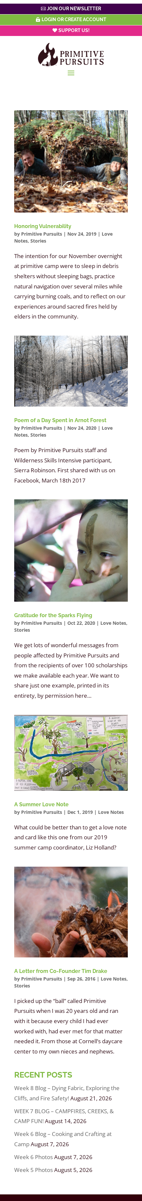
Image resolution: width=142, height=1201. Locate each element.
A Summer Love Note (41, 804)
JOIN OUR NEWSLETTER (74, 8)
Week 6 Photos (33, 1157)
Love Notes (113, 623)
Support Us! (73, 30)
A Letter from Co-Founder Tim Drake (60, 971)
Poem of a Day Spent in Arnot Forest (60, 420)
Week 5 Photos (33, 1170)
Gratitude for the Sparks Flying (53, 615)
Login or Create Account (74, 19)
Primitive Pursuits (41, 234)
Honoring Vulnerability (42, 226)
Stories (38, 241)
